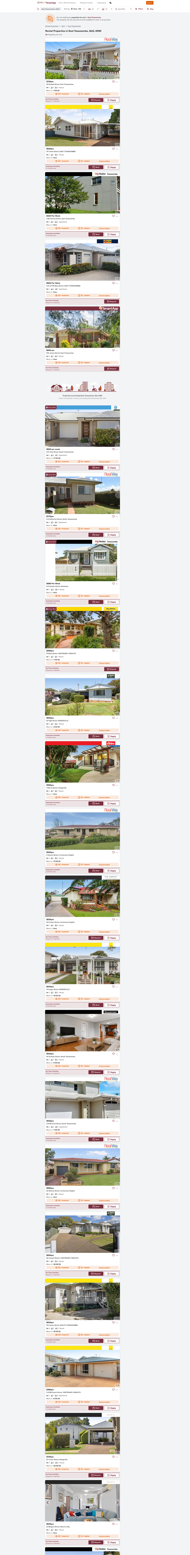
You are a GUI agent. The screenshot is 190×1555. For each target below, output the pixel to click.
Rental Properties (51, 26)
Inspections (101, 2)
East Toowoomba (74, 26)
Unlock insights (104, 94)
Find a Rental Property (67, 2)
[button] (47, 60)
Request (97, 100)
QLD (63, 26)
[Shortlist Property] (113, 81)
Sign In (149, 2)
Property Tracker (86, 2)
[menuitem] (77, 8)
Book (97, 167)
